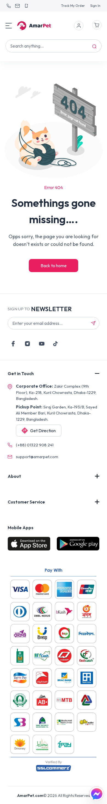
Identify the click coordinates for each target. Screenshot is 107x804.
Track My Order (73, 6)
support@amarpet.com (37, 456)
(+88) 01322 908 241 (35, 444)
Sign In (95, 6)
